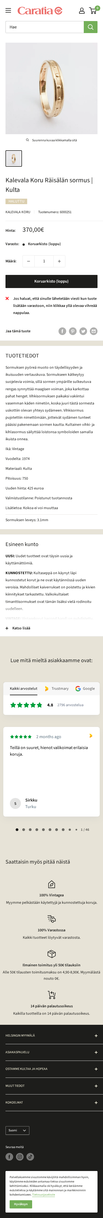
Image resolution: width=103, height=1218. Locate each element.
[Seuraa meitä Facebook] (9, 1157)
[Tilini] (82, 11)
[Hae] (91, 27)
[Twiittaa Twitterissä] (83, 331)
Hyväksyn (21, 1204)
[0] (93, 10)
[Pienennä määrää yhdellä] (28, 261)
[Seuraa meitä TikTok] (30, 1157)
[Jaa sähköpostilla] (94, 331)
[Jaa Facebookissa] (62, 331)
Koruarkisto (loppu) (51, 281)
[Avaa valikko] (8, 10)
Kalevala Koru (17, 212)
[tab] (17, 829)
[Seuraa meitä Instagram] (20, 1157)
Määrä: (10, 261)
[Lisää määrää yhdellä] (59, 261)
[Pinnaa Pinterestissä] (73, 331)
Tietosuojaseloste (43, 1195)
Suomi (13, 1130)
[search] (44, 27)
